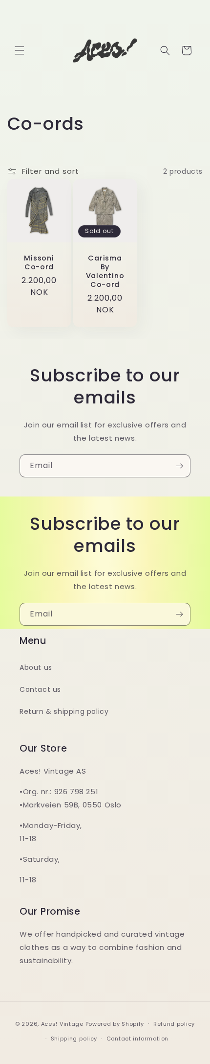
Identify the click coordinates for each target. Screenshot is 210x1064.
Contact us (40, 689)
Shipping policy (74, 1038)
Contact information (137, 1038)
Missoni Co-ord (39, 262)
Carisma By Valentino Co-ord (105, 271)
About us (36, 667)
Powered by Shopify (115, 1023)
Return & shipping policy (64, 711)
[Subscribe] (179, 465)
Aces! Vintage (62, 1023)
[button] (19, 50)
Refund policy (174, 1024)
